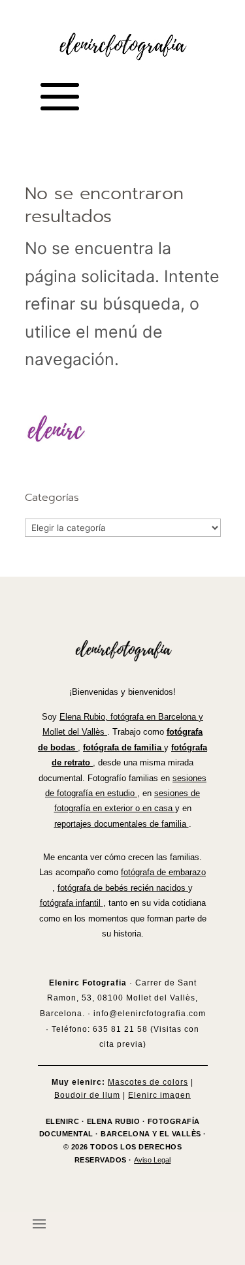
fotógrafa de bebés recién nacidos (122, 888)
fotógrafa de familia (123, 747)
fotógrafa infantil (71, 903)
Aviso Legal (152, 1160)
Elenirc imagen (159, 1095)
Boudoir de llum (87, 1095)
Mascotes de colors (148, 1082)
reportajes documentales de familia (121, 824)
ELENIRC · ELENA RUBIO (93, 1121)
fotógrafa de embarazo (163, 872)
